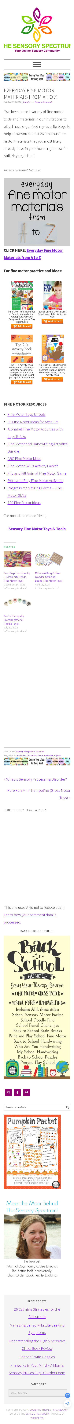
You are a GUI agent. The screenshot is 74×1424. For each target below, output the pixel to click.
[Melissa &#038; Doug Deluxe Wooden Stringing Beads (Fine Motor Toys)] (49, 559)
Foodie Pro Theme (39, 1409)
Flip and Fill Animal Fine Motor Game (37, 473)
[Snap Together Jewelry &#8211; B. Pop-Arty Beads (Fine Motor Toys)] (17, 559)
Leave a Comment (43, 102)
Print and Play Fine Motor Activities (35, 480)
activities (21, 755)
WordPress (37, 1418)
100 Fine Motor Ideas (24, 502)
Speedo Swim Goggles (37, 1356)
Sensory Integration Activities (30, 751)
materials (48, 755)
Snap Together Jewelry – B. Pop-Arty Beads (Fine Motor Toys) (17, 576)
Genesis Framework (37, 1413)
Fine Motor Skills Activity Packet (33, 465)
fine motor (32, 755)
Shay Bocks (60, 1409)
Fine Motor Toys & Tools (27, 414)
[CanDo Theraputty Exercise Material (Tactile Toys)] (17, 602)
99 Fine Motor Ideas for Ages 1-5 (33, 421)
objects (57, 755)
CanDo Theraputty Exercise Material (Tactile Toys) (14, 619)
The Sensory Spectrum (37, 28)
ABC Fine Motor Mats (24, 458)
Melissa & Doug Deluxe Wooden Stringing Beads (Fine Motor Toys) (48, 576)
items (40, 755)
